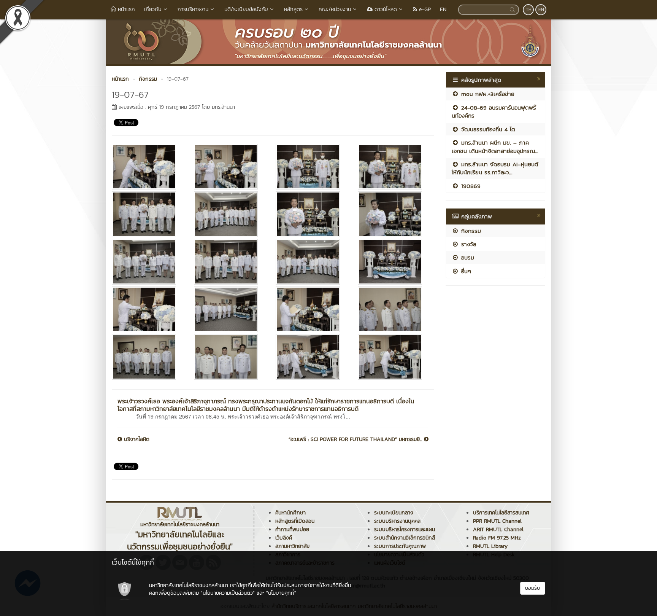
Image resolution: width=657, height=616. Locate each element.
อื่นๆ (465, 271)
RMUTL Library (490, 546)
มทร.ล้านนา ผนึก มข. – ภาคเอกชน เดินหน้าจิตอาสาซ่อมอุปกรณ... (495, 146)
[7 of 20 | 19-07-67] (311, 214)
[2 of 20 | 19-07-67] (229, 166)
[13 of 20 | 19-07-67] (147, 309)
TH (529, 9)
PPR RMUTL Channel (497, 521)
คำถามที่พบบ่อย (292, 529)
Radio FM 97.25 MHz (497, 538)
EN (443, 9)
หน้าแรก (125, 9)
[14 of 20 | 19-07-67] (229, 309)
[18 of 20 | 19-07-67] (229, 357)
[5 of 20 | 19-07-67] (147, 214)
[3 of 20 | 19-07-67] (311, 166)
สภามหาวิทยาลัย (292, 546)
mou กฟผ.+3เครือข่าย (486, 93)
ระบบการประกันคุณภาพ (400, 546)
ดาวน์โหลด (385, 9)
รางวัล (467, 244)
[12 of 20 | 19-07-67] (393, 262)
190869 (470, 185)
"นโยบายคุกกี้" (281, 593)
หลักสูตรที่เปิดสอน (294, 521)
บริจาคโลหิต (135, 439)
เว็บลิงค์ (283, 538)
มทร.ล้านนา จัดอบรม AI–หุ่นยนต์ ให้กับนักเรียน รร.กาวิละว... (495, 168)
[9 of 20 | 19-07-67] (147, 262)
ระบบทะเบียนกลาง (393, 513)
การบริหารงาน (193, 9)
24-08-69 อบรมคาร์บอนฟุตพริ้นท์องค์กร (494, 111)
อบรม (466, 257)
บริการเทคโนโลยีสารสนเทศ (501, 513)
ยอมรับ (532, 588)
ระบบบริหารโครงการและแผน (404, 529)
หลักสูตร (293, 9)
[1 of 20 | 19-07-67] (147, 166)
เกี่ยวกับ (153, 9)
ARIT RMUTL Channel (498, 529)
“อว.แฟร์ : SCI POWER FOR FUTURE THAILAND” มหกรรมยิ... (356, 439)
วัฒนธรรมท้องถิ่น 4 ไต (487, 129)
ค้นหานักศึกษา (290, 513)
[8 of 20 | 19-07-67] (393, 214)
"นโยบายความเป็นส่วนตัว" (228, 593)
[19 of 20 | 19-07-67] (311, 357)
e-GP (424, 9)
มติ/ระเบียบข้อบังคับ (246, 9)
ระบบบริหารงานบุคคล (397, 521)
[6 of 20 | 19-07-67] (229, 214)
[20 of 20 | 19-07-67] (393, 357)
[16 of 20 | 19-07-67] (393, 309)
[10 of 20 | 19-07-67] (229, 262)
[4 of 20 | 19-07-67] (393, 166)
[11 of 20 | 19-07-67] (311, 262)
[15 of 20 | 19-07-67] (311, 309)
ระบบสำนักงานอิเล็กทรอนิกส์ (404, 538)
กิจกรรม (470, 230)
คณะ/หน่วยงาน (335, 9)
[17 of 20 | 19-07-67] (147, 357)
